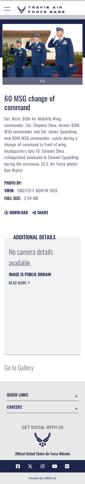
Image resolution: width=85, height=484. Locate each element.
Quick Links (17, 394)
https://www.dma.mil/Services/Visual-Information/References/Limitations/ (36, 340)
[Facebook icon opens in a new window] (18, 466)
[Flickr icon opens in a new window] (67, 466)
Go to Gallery (19, 367)
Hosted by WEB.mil (42, 478)
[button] (7, 9)
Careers (14, 407)
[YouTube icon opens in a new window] (54, 466)
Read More (18, 283)
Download (18, 212)
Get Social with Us (42, 427)
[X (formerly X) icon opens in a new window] (30, 466)
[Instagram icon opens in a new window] (42, 466)
